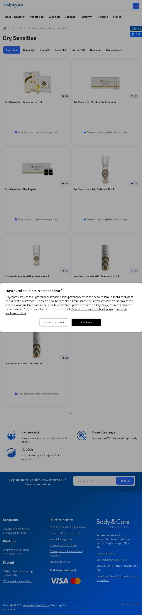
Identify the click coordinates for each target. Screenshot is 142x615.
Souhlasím (86, 322)
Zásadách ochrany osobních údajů (92, 309)
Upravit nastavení (54, 322)
